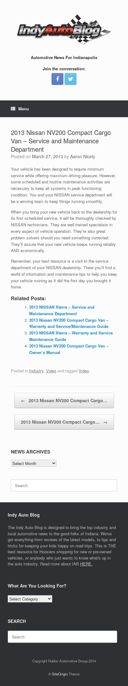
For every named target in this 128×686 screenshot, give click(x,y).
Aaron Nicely (82, 156)
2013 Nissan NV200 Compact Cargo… (64, 400)
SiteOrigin (60, 673)
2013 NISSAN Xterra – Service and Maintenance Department (61, 310)
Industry (36, 371)
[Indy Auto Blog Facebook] (57, 79)
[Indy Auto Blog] (64, 29)
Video (51, 371)
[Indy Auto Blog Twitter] (70, 79)
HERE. (86, 564)
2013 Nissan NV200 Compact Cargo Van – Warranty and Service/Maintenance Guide (68, 323)
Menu (23, 109)
